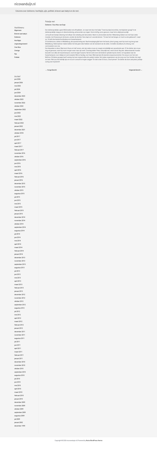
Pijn (15, 54)
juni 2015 (17, 200)
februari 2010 (19, 395)
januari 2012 (18, 328)
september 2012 (20, 305)
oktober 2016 (18, 156)
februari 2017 (19, 150)
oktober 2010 (18, 368)
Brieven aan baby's (20, 34)
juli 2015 (17, 197)
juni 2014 (17, 237)
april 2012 (17, 318)
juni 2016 (17, 163)
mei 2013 (17, 278)
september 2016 (20, 160)
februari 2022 (19, 123)
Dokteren (17, 37)
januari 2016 (18, 180)
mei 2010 (17, 385)
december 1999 (19, 426)
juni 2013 (17, 274)
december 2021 (19, 130)
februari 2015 (19, 210)
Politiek (16, 57)
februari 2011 (19, 355)
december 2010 (19, 362)
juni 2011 (17, 345)
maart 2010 (18, 392)
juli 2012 (17, 311)
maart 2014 (18, 247)
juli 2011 (17, 342)
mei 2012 (17, 315)
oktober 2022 (18, 106)
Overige (17, 50)
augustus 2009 (19, 416)
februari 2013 (19, 288)
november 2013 (19, 261)
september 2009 (20, 412)
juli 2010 (17, 379)
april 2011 (17, 348)
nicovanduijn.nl (25, 3)
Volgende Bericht (135, 70)
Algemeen (17, 30)
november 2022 (19, 103)
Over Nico (17, 47)
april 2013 (17, 281)
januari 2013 (18, 291)
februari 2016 (19, 177)
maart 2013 (18, 284)
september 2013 (20, 264)
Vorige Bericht (51, 70)
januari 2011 (18, 358)
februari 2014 (19, 251)
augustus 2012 (19, 308)
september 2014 (20, 227)
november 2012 (19, 298)
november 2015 (19, 187)
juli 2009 (17, 419)
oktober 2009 (18, 409)
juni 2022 (17, 113)
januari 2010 (18, 399)
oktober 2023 (18, 99)
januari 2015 (18, 214)
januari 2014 (18, 254)
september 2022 (20, 109)
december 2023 (19, 96)
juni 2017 (17, 140)
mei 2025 (17, 86)
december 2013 (19, 257)
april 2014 (17, 244)
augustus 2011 (19, 338)
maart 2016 (18, 173)
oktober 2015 (18, 190)
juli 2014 (17, 234)
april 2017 (17, 143)
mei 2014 (17, 241)
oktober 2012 (18, 301)
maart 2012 (18, 321)
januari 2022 (18, 126)
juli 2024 (17, 89)
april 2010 (17, 389)
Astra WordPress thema (94, 440)
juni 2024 (17, 92)
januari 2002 (18, 422)
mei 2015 (17, 204)
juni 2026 (17, 79)
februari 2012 (19, 325)
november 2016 (19, 153)
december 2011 (19, 331)
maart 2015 (18, 207)
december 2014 (19, 217)
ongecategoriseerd (20, 44)
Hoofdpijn (17, 40)
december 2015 (19, 183)
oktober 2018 (18, 133)
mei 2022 (17, 116)
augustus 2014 (19, 231)
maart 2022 (18, 119)
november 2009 (19, 406)
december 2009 (19, 402)
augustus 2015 (19, 193)
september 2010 (20, 372)
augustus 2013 (19, 267)
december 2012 (19, 294)
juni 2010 (17, 382)
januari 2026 (18, 82)
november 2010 (19, 365)
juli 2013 (17, 271)
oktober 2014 (18, 224)
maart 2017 (18, 146)
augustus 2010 (19, 375)
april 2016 (17, 170)
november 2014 (19, 220)
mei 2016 (17, 167)
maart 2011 (18, 352)
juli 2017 (17, 136)
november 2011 (19, 335)
